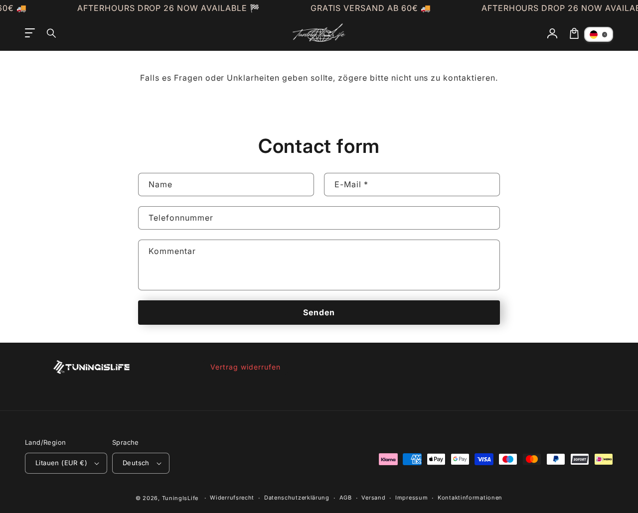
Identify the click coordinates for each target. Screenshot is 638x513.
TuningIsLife (180, 498)
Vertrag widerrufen (245, 367)
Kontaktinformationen (470, 497)
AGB (345, 497)
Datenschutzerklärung (296, 497)
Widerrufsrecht (232, 497)
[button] (52, 33)
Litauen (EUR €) (61, 463)
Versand (373, 497)
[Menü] (30, 33)
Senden (319, 312)
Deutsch (136, 463)
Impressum (411, 497)
